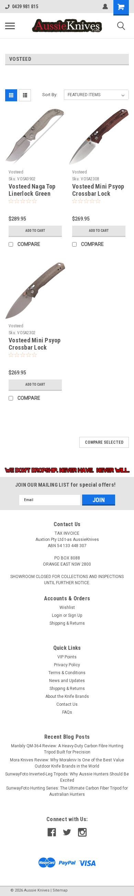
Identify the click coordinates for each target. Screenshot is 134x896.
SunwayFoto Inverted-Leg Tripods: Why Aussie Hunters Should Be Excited (67, 777)
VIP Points (67, 657)
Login (57, 615)
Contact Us (67, 704)
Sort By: (49, 94)
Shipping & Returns (67, 623)
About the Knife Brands (67, 696)
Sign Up (75, 615)
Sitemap (60, 890)
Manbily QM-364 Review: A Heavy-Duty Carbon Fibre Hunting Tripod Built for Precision (67, 749)
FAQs (67, 712)
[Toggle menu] (10, 26)
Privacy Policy (67, 664)
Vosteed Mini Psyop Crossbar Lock (98, 190)
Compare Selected (104, 442)
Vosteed (16, 172)
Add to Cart (35, 230)
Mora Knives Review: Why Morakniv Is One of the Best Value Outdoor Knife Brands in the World (67, 763)
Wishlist (67, 607)
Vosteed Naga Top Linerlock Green (32, 190)
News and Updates (67, 680)
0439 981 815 (25, 6)
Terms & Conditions (67, 672)
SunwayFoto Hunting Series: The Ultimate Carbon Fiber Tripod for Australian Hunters (67, 791)
